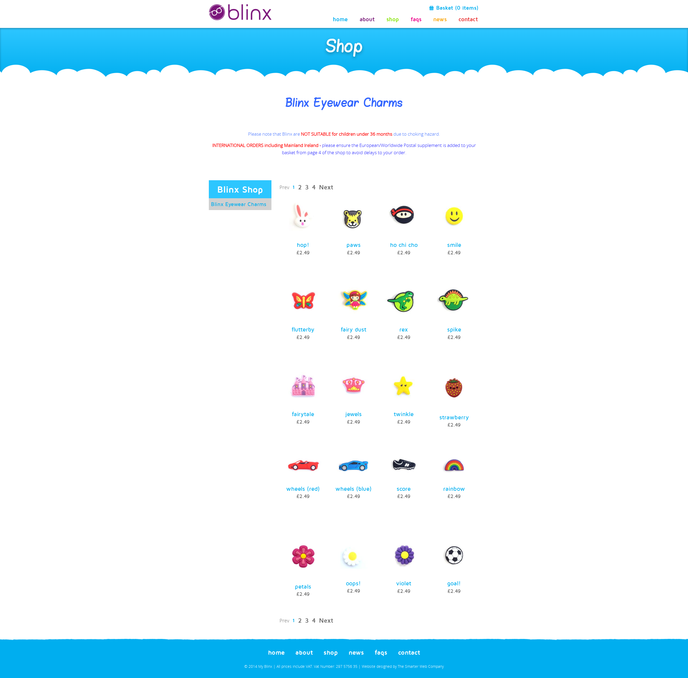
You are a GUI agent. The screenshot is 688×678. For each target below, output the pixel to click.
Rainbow (454, 488)
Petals (303, 586)
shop (331, 652)
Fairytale (303, 413)
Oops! (353, 583)
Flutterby (303, 329)
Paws (353, 244)
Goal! (454, 583)
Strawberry (454, 417)
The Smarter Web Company (421, 666)
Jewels (353, 413)
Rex (403, 329)
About (367, 19)
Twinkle (404, 413)
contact (409, 652)
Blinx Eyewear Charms (238, 204)
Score (404, 488)
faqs (416, 19)
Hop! (303, 244)
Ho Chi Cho (404, 244)
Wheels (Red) (303, 488)
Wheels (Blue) (353, 488)
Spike (454, 329)
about (304, 652)
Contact (468, 19)
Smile (454, 244)
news (440, 19)
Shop (392, 19)
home (276, 652)
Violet (403, 583)
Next (326, 187)
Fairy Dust (353, 329)
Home (340, 19)
